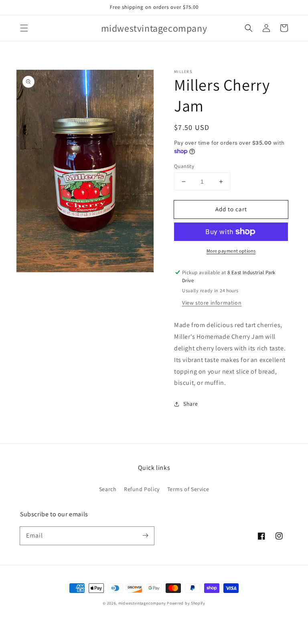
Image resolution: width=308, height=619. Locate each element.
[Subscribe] (145, 535)
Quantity (184, 166)
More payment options (231, 251)
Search (108, 489)
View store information (211, 302)
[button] (24, 28)
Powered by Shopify (186, 603)
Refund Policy (142, 489)
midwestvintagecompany (142, 603)
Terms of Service (188, 489)
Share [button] (190, 403)
